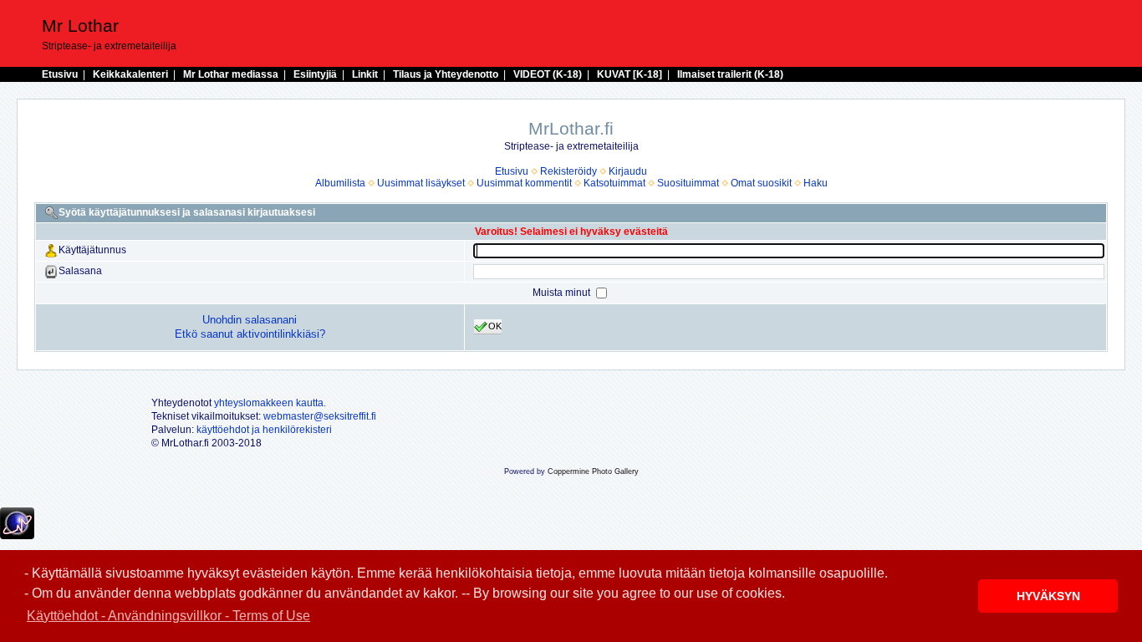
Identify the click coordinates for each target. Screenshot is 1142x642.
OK (495, 326)
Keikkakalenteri (130, 74)
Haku (815, 183)
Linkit (365, 74)
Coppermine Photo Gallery (593, 471)
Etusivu (60, 74)
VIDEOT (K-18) (547, 74)
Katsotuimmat (614, 183)
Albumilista (340, 183)
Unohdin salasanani (249, 319)
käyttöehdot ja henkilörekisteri (264, 430)
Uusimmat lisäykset (421, 183)
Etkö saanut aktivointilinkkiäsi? (250, 334)
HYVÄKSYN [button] (1048, 596)
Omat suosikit (761, 183)
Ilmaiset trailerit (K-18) (730, 74)
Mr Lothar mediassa (230, 74)
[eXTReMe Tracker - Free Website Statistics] (17, 536)
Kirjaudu (628, 171)
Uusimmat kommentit (524, 183)
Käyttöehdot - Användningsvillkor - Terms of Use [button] (168, 616)
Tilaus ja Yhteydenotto (445, 74)
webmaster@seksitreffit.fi (319, 416)
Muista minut (563, 292)
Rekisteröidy (568, 171)
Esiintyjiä (315, 74)
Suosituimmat (688, 183)
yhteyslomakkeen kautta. (270, 403)
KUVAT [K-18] (629, 74)
